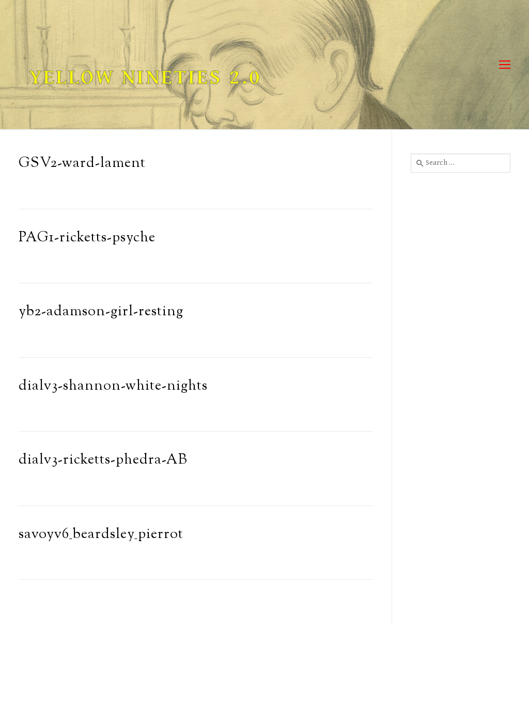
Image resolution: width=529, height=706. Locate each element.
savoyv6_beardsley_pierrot (101, 535)
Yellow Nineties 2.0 (145, 77)
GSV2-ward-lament (82, 164)
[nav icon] (504, 65)
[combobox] (460, 163)
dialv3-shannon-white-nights (113, 386)
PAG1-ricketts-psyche (87, 238)
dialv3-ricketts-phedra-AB (103, 460)
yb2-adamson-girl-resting (101, 312)
